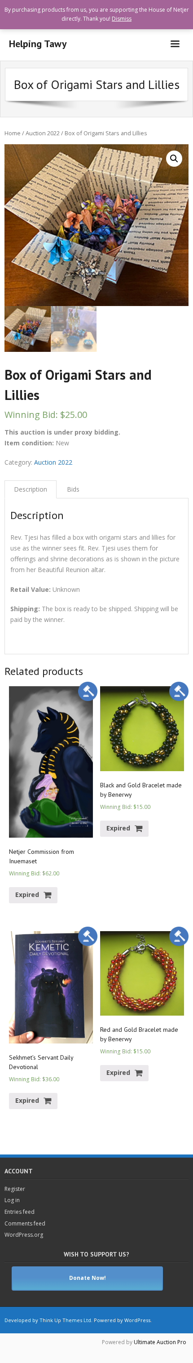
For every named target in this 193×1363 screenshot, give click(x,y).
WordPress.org (23, 1235)
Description (30, 489)
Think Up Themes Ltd (65, 1320)
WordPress (137, 1320)
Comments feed (24, 1223)
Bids (73, 489)
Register (14, 1189)
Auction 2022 (43, 133)
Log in (12, 1200)
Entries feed (19, 1212)
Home (12, 133)
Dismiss (122, 18)
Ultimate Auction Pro (160, 1342)
